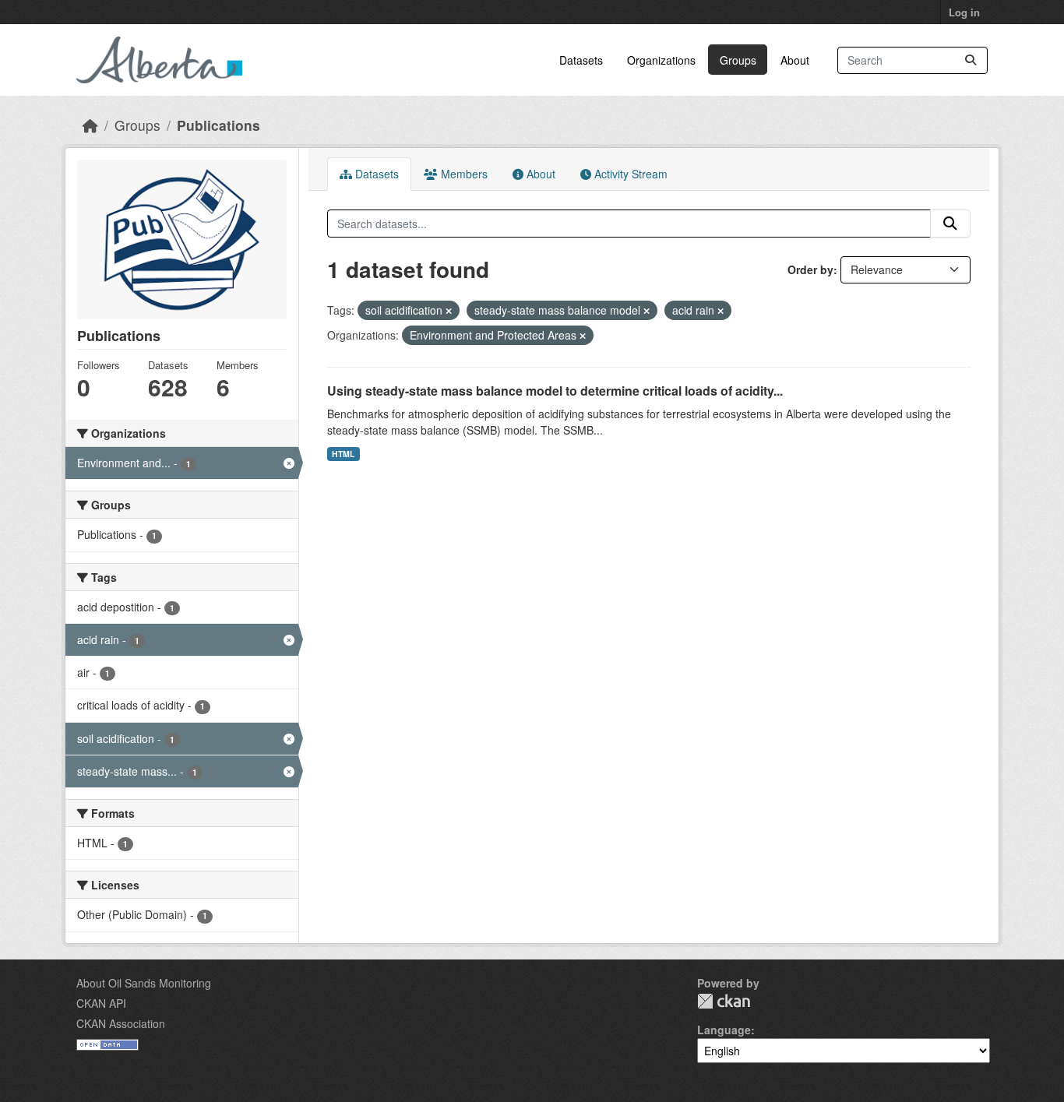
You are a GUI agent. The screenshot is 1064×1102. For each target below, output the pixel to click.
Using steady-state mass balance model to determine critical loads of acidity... (555, 391)
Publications (218, 125)
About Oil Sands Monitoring (143, 983)
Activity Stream (629, 173)
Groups (738, 60)
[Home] (90, 125)
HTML (343, 453)
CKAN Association (120, 1023)
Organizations (661, 60)
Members (463, 173)
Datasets (581, 60)
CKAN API (101, 1003)
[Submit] (970, 60)
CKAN (723, 1001)
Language (724, 1029)
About (794, 60)
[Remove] (449, 311)
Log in (964, 12)
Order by (810, 269)
